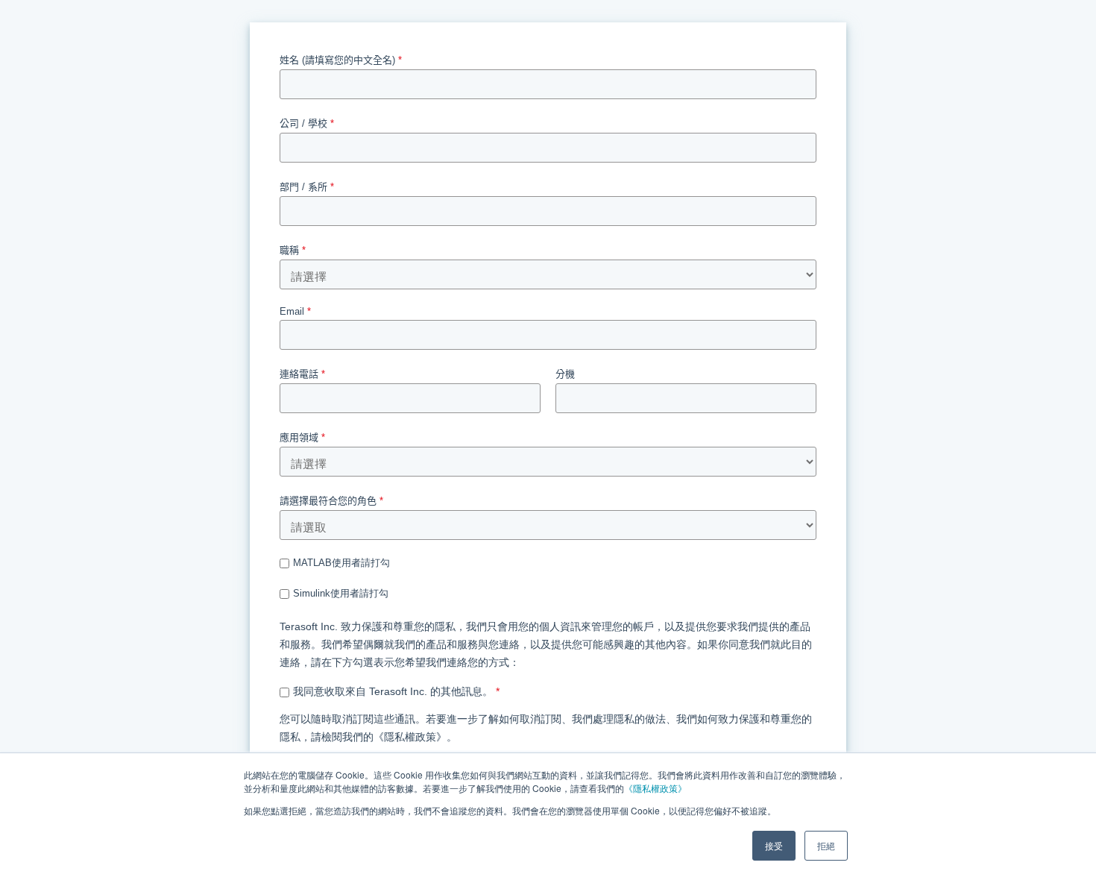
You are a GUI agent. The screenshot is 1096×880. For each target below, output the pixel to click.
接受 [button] (774, 845)
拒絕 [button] (826, 845)
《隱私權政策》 (655, 788)
